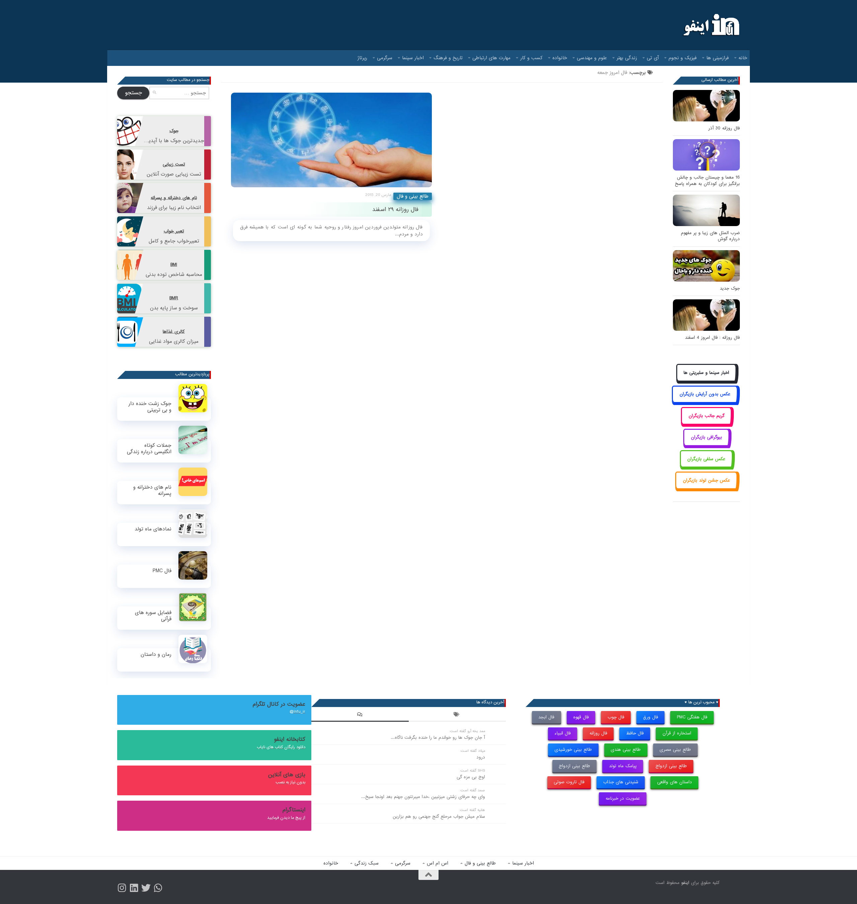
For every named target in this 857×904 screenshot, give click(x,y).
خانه (742, 58)
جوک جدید (730, 288)
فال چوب (616, 717)
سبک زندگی (367, 863)
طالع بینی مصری (675, 749)
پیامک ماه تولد (623, 766)
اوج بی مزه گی (471, 777)
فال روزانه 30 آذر (724, 128)
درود (480, 757)
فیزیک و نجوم (683, 58)
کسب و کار (531, 58)
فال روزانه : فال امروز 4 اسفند (712, 337)
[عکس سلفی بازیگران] (706, 466)
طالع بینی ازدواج (671, 766)
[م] (158, 888)
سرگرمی (384, 58)
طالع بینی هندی (626, 749)
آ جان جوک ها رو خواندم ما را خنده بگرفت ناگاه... (438, 737)
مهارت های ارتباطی (491, 58)
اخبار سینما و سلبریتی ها (706, 372)
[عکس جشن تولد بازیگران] (706, 487)
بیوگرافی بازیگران (706, 437)
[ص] (122, 888)
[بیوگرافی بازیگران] (706, 444)
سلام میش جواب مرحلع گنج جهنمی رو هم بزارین (439, 816)
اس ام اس (437, 863)
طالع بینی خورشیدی (573, 749)
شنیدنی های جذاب (620, 782)
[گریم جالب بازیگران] (706, 423)
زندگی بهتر (627, 58)
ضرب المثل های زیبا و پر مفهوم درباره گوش (710, 235)
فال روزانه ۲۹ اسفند (395, 209)
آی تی (653, 58)
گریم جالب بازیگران (706, 415)
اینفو (685, 882)
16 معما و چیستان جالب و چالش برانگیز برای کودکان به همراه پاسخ (707, 180)
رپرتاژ (362, 58)
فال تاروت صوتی (569, 782)
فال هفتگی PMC (692, 717)
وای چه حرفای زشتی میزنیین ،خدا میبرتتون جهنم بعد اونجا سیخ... (423, 796)
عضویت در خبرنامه (623, 798)
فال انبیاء (562, 733)
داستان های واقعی (674, 782)
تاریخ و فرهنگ (448, 58)
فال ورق (650, 717)
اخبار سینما (413, 58)
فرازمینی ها (717, 58)
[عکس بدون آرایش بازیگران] (705, 401)
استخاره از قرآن (677, 733)
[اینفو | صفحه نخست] (710, 25)
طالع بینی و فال (412, 196)
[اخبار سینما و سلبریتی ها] (706, 380)
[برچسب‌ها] (457, 715)
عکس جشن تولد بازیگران (706, 480)
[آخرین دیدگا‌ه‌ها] (359, 715)
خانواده (559, 58)
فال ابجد (546, 717)
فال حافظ (635, 733)
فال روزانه (598, 733)
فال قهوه (581, 717)
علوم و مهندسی (592, 58)
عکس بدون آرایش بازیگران (705, 394)
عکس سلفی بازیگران (706, 459)
